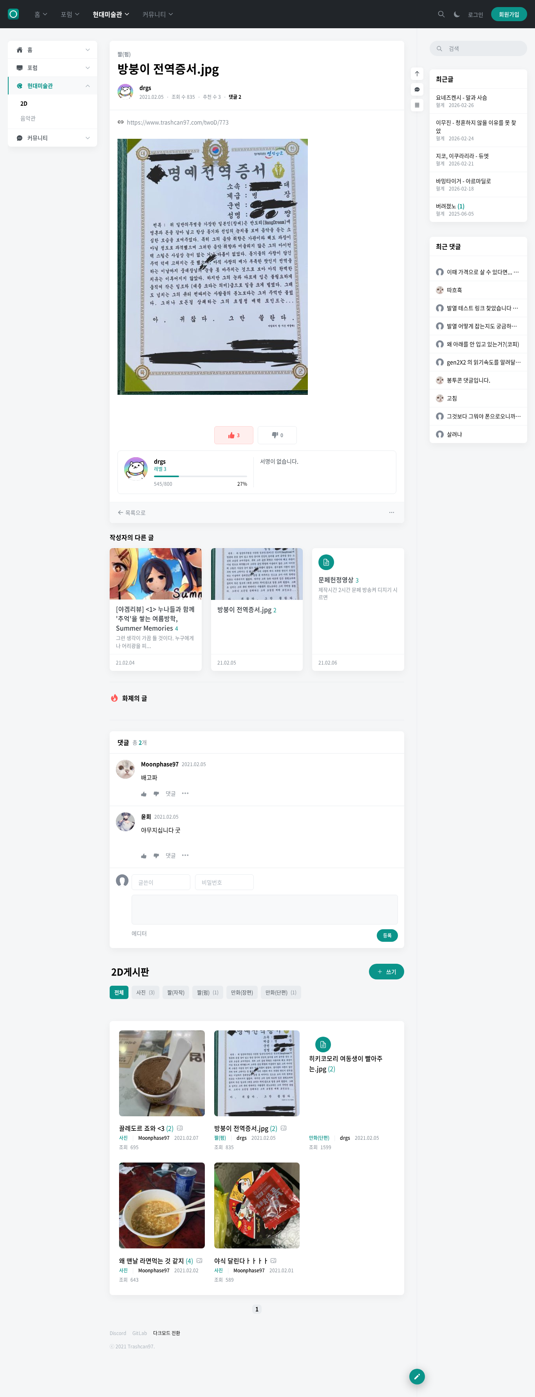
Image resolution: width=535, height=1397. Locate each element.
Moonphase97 (160, 764)
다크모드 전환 (166, 1333)
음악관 (28, 118)
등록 (387, 935)
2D (23, 103)
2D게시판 (130, 972)
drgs (145, 87)
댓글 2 (235, 96)
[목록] (417, 105)
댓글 (171, 793)
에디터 (139, 933)
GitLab (139, 1333)
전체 (119, 992)
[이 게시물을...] (392, 512)
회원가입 (509, 14)
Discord (118, 1333)
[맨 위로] (417, 73)
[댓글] (417, 89)
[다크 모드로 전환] (457, 14)
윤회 (146, 816)
